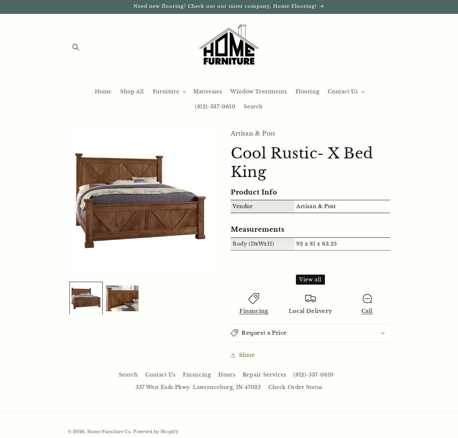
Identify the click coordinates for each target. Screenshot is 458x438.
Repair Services (264, 374)
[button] (76, 47)
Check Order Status (295, 387)
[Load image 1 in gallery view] (86, 298)
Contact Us (160, 374)
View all (310, 279)
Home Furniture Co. (109, 431)
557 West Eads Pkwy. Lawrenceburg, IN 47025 (198, 387)
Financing (253, 310)
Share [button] (247, 355)
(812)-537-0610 (313, 374)
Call (367, 310)
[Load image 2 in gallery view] (122, 298)
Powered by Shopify (156, 431)
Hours (226, 374)
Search (128, 374)
